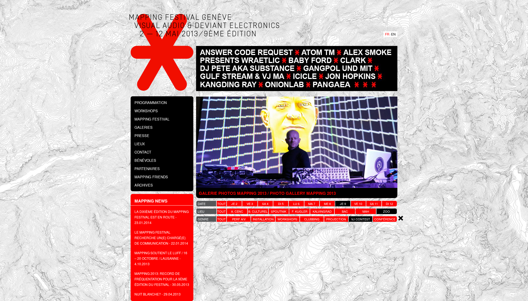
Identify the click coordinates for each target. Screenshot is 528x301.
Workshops (146, 110)
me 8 (327, 203)
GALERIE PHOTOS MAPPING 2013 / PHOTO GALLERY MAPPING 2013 (267, 193)
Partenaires (147, 168)
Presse (141, 135)
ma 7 (311, 203)
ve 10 (358, 203)
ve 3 (250, 203)
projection (336, 219)
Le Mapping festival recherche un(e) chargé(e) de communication (160, 237)
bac (345, 211)
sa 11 (374, 203)
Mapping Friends (151, 176)
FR (387, 34)
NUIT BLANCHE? (147, 294)
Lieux (139, 143)
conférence (384, 219)
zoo (386, 211)
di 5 (281, 203)
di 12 (389, 203)
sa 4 (265, 203)
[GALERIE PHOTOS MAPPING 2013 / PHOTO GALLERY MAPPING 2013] (296, 142)
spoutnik (278, 211)
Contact (142, 152)
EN (393, 34)
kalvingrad (322, 211)
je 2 (234, 203)
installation (263, 219)
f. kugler (299, 211)
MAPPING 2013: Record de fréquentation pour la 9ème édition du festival (160, 279)
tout (221, 203)
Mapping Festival (151, 119)
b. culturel (258, 211)
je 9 (343, 203)
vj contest (360, 219)
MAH (365, 211)
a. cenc (237, 211)
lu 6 (296, 203)
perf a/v (239, 219)
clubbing (312, 219)
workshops (287, 219)
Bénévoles (145, 160)
